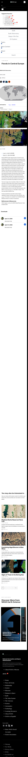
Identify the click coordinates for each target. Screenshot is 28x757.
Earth (13, 30)
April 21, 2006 (6, 153)
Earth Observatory (13, 33)
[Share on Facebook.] (4, 82)
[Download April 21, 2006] (25, 218)
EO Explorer (13, 39)
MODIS (13, 104)
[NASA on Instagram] (6, 726)
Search (13, 55)
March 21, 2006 (6, 155)
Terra (10, 104)
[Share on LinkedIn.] (6, 82)
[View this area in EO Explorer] (13, 93)
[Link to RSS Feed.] (9, 82)
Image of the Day (13, 36)
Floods (10, 109)
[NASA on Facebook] (4, 726)
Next (16, 587)
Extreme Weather (4, 109)
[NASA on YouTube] (12, 726)
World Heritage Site (9, 189)
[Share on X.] (1, 82)
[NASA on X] (9, 726)
